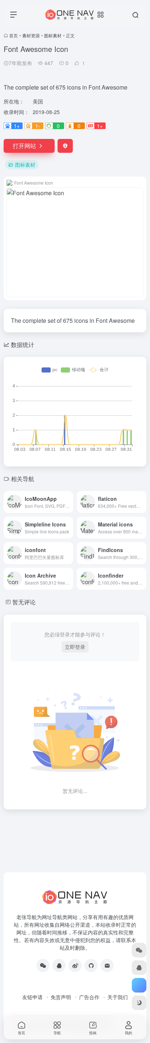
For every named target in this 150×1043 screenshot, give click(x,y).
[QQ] (59, 965)
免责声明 (61, 997)
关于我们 (117, 997)
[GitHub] (91, 965)
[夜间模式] (139, 1002)
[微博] (75, 965)
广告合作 (89, 997)
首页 (13, 35)
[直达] (69, 502)
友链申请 (32, 997)
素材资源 (31, 35)
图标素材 (53, 35)
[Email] (107, 965)
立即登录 (75, 646)
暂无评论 (24, 602)
